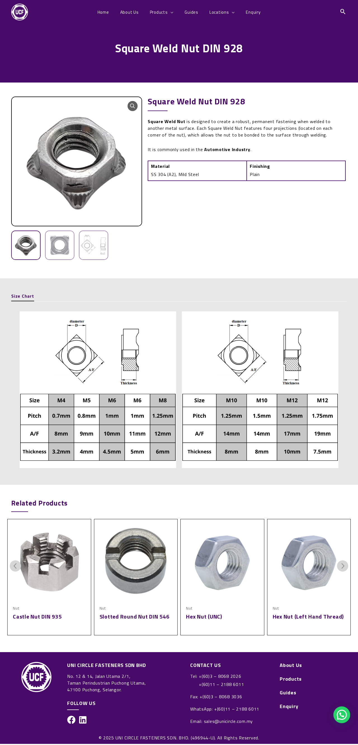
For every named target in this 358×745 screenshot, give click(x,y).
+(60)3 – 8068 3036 (221, 696)
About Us (291, 665)
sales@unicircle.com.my (228, 721)
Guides (288, 692)
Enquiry (289, 706)
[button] (133, 106)
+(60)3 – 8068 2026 (220, 676)
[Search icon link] (343, 12)
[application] (171, 12)
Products (291, 679)
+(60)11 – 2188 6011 (221, 684)
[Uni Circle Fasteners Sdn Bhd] (19, 11)
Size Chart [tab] (22, 296)
